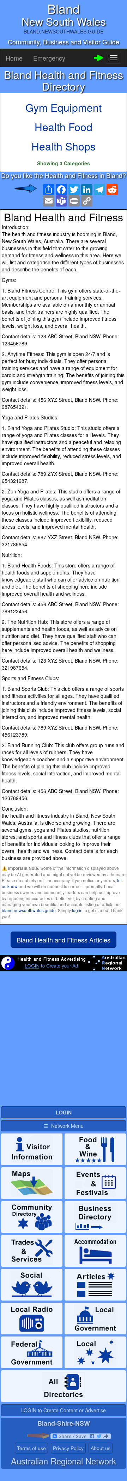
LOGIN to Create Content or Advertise (63, 1410)
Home (14, 57)
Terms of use (31, 1448)
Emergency (49, 57)
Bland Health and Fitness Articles (63, 939)
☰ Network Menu (64, 1125)
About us (100, 1448)
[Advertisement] (63, 1041)
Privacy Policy (68, 1448)
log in (77, 910)
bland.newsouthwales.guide (29, 910)
